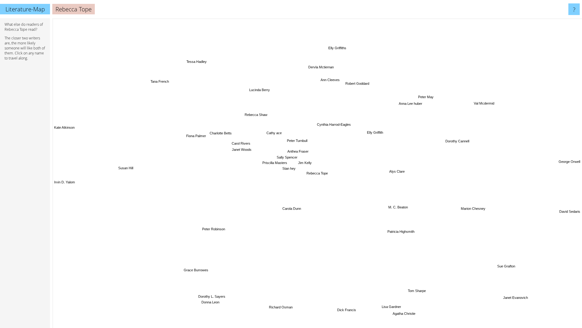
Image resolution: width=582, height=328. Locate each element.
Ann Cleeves (332, 79)
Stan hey (289, 168)
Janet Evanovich (515, 297)
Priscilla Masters (274, 163)
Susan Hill (125, 164)
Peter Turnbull (296, 141)
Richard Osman (282, 308)
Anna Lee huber (410, 103)
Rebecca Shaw (257, 114)
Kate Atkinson (64, 122)
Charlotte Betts (220, 133)
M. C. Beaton (397, 208)
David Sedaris (569, 209)
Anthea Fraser (297, 152)
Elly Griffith (376, 133)
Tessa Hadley (202, 60)
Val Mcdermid (483, 103)
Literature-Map (25, 9)
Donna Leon (210, 306)
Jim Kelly (306, 163)
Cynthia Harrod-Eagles (333, 124)
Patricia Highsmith (400, 232)
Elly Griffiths (338, 48)
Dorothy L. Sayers (228, 300)
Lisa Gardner (391, 306)
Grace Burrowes (194, 270)
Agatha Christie (408, 312)
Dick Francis (339, 313)
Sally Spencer (286, 157)
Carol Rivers (240, 144)
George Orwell (569, 159)
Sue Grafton (506, 267)
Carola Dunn (285, 207)
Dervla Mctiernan (321, 67)
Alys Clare (396, 171)
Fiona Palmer (196, 136)
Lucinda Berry (250, 92)
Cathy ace (273, 133)
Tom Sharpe (417, 290)
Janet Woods (241, 149)
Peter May (426, 96)
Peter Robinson (212, 228)
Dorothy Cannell (457, 142)
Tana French (162, 79)
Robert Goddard (358, 84)
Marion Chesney (469, 211)
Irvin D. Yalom (64, 182)
